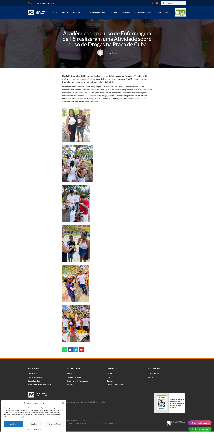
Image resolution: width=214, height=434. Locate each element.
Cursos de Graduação (35, 377)
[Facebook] (157, 3)
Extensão (125, 12)
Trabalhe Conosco (153, 374)
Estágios (150, 377)
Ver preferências (54, 424)
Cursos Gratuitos (34, 381)
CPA (159, 12)
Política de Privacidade (34, 430)
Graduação (77, 12)
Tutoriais (110, 381)
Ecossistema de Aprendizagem (78, 381)
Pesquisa (112, 12)
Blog (167, 12)
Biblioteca (70, 385)
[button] (62, 403)
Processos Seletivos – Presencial (39, 385)
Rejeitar (33, 424)
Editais (69, 374)
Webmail (110, 374)
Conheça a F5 (32, 374)
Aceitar (13, 424)
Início (55, 12)
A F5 (63, 12)
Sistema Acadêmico (74, 377)
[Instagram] (152, 3)
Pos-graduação (97, 12)
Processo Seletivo (142, 12)
